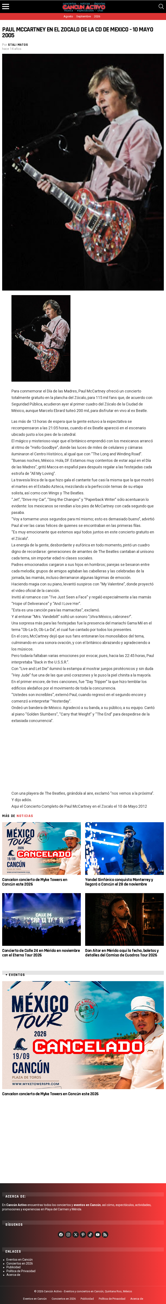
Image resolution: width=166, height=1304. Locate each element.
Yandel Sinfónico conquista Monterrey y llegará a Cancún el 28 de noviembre (119, 882)
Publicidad (13, 1267)
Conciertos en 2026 (19, 1263)
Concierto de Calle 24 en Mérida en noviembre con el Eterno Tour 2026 (41, 953)
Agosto (68, 16)
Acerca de (13, 1274)
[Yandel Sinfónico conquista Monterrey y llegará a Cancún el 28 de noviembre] (124, 848)
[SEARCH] (161, 6)
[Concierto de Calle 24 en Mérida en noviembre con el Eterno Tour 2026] (41, 919)
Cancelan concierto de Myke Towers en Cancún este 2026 (34, 882)
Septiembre (83, 16)
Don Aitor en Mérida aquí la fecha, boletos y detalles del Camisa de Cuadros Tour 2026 (121, 953)
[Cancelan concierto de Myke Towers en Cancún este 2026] (41, 848)
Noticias (25, 816)
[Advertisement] (83, 758)
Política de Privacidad (20, 1271)
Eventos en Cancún (19, 1259)
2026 (97, 16)
